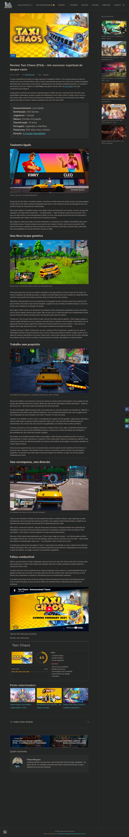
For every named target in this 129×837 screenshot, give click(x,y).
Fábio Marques (30, 74)
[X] (127, 415)
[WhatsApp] (127, 420)
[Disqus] (49, 802)
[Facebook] (127, 409)
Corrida (22, 722)
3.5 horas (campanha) (34, 133)
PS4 (39, 74)
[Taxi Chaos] (22, 658)
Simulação (29, 722)
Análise (16, 722)
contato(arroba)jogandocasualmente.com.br (71, 833)
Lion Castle (69, 86)
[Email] (127, 426)
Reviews (46, 74)
